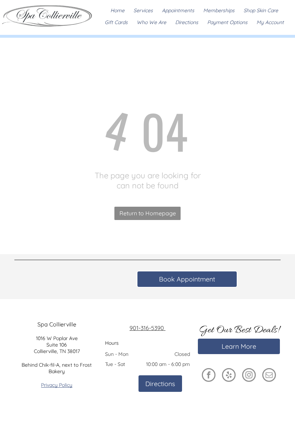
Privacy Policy (56, 385)
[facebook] (208, 376)
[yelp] (229, 376)
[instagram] (249, 376)
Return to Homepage (147, 213)
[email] (269, 376)
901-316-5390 (147, 327)
